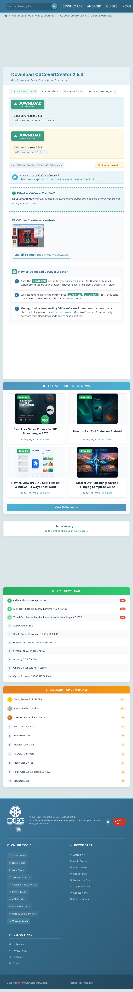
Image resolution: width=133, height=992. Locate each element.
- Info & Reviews (39, 165)
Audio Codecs (80, 861)
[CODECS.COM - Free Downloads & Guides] (15, 820)
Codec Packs (80, 873)
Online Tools (21, 845)
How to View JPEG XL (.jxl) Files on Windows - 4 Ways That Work (35, 485)
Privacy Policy (20, 950)
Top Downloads (81, 886)
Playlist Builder (19, 891)
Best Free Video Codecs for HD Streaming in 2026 (35, 431)
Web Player (18, 870)
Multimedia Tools (82, 880)
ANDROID (94, 6)
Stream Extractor (21, 877)
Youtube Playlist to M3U (24, 884)
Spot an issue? (111, 165)
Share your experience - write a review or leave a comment (57, 179)
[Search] (54, 6)
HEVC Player (18, 862)
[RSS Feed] (108, 822)
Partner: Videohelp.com (81, 982)
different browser (63, 312)
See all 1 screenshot (41, 255)
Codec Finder (19, 855)
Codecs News (80, 892)
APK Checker (19, 899)
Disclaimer (18, 956)
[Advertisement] (66, 42)
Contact (17, 963)
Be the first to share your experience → (66, 530)
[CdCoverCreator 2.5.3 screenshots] (28, 236)
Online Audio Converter (24, 913)
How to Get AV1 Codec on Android (97, 431)
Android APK (79, 854)
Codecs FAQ (19, 944)
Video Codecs (80, 867)
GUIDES (111, 6)
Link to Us (119, 822)
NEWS (126, 6)
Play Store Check (21, 906)
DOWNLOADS (72, 6)
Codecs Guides (81, 899)
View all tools (20, 921)
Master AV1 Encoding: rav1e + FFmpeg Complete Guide (97, 485)
